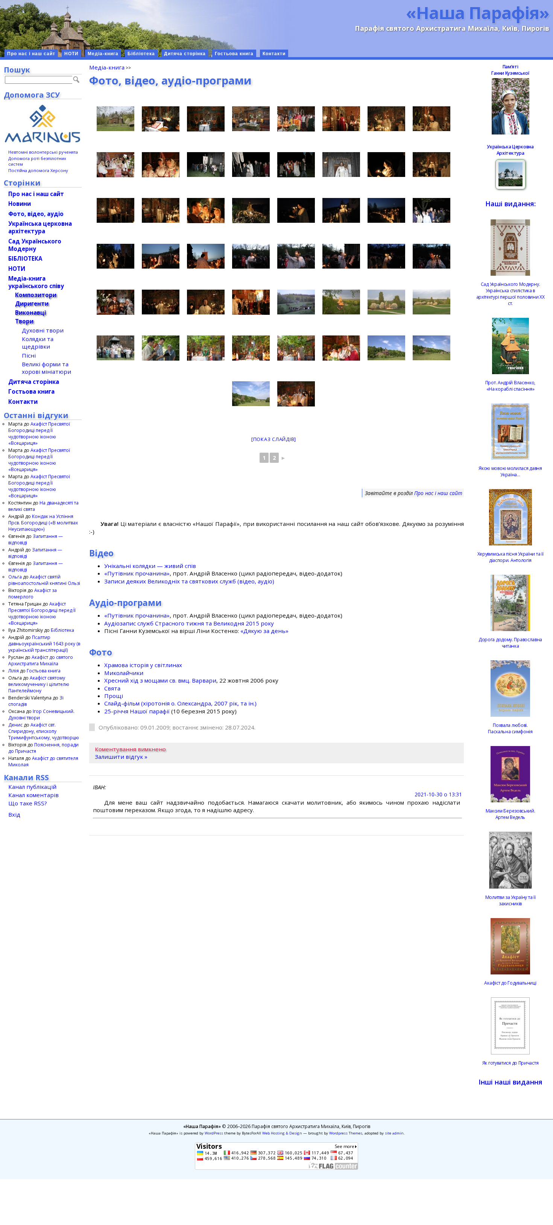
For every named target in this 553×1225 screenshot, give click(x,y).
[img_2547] (206, 256)
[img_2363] (431, 164)
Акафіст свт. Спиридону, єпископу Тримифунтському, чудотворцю (43, 731)
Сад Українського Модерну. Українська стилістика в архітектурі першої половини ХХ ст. (510, 294)
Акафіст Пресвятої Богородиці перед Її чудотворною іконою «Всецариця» (39, 433)
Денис (15, 725)
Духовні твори (43, 330)
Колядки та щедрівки (37, 342)
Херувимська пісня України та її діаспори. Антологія (510, 557)
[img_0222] (115, 164)
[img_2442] (296, 348)
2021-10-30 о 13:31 (438, 794)
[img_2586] (341, 256)
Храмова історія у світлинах (143, 665)
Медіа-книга (103, 53)
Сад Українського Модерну (34, 244)
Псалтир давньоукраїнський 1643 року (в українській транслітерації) (44, 643)
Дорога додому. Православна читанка (510, 642)
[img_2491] (386, 210)
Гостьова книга (234, 53)
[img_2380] (431, 118)
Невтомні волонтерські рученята (43, 152)
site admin (394, 1133)
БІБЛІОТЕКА (25, 258)
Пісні (29, 355)
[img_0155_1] (160, 164)
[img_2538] (115, 256)
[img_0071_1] (115, 302)
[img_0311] (251, 210)
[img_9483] (251, 118)
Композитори (35, 295)
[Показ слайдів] (273, 439)
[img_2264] (341, 164)
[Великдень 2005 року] (251, 164)
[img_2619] (296, 256)
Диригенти (32, 303)
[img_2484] (296, 210)
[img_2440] (160, 210)
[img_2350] (251, 348)
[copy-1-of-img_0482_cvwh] (431, 347)
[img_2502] (341, 210)
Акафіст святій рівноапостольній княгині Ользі (44, 580)
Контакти (274, 53)
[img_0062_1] (206, 210)
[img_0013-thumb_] (296, 118)
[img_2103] (115, 118)
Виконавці (30, 312)
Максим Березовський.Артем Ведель (510, 814)
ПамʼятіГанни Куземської (510, 69)
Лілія (13, 671)
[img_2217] (386, 118)
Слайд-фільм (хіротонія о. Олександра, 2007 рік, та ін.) (180, 703)
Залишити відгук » (121, 756)
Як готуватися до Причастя (510, 1063)
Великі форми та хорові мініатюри (46, 367)
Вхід (14, 814)
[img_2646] (206, 302)
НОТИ (71, 53)
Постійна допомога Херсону (38, 170)
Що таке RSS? (27, 803)
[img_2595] (296, 302)
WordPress (214, 1133)
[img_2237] (206, 164)
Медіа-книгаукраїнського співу (36, 282)
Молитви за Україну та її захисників (510, 900)
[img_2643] (160, 302)
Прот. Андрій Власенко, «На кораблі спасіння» (510, 385)
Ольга (15, 577)
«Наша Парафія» (477, 12)
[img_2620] (431, 256)
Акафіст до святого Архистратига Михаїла (40, 660)
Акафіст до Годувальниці (510, 983)
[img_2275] (386, 164)
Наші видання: (510, 203)
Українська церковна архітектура (40, 227)
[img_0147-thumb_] (251, 302)
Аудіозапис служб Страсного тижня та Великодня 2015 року (189, 623)
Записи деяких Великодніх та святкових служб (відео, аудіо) (189, 581)
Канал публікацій (32, 786)
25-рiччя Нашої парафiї (137, 711)
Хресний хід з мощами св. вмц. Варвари (160, 680)
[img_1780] (431, 302)
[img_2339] (341, 348)
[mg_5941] (115, 347)
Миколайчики (123, 673)
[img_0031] (296, 393)
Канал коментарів (33, 795)
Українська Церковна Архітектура (510, 149)
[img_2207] (341, 118)
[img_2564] (386, 256)
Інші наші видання (510, 1081)
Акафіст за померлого (32, 593)
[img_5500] (160, 348)
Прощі (113, 695)
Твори (24, 321)
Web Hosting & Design (282, 1133)
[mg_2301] (206, 348)
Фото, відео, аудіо (36, 214)
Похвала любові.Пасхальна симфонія (510, 728)
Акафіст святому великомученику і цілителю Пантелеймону (38, 684)
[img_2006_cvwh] (341, 302)
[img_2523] (431, 210)
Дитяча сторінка (185, 53)
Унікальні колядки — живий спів (150, 565)
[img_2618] (251, 256)
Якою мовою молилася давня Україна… (510, 471)
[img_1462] (160, 118)
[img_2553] (160, 256)
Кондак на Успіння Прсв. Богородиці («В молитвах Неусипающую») (43, 522)
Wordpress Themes (345, 1133)
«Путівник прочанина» (137, 573)
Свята (112, 688)
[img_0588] (206, 118)
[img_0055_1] (296, 164)
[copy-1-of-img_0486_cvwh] (386, 347)
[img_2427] (115, 210)
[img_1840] (386, 302)
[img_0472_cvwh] (251, 393)
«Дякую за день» (264, 630)
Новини (19, 203)
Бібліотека (141, 53)
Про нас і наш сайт (31, 53)
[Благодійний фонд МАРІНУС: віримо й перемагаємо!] (43, 123)
